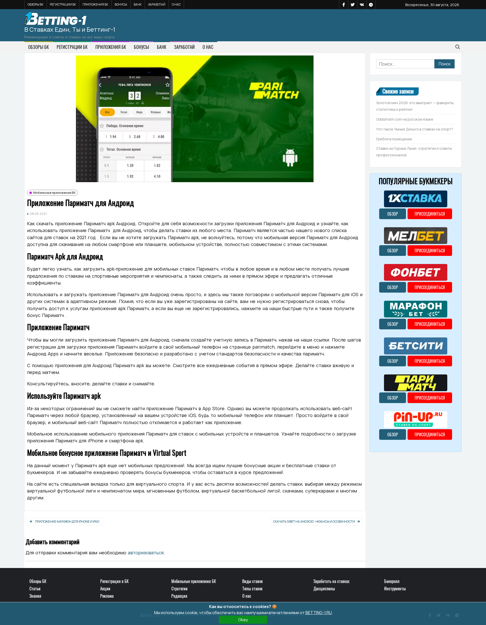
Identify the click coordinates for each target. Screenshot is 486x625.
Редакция (179, 596)
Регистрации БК (63, 4)
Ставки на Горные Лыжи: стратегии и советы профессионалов (414, 151)
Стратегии (179, 588)
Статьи (34, 588)
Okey (243, 619)
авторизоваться (146, 553)
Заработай (156, 4)
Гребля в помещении (394, 139)
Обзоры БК (35, 4)
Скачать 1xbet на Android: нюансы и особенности (314, 521)
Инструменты (395, 588)
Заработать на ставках (331, 581)
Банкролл (391, 581)
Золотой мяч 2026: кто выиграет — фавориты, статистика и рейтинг (415, 106)
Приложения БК (95, 4)
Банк (137, 4)
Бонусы (121, 4)
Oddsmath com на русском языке (404, 119)
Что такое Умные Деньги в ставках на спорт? (414, 129)
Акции (105, 588)
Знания (35, 596)
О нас (176, 4)
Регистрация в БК (114, 581)
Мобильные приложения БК (54, 193)
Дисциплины (324, 588)
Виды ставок (252, 581)
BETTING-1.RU (319, 612)
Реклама (107, 596)
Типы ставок (252, 588)
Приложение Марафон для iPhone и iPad (67, 521)
